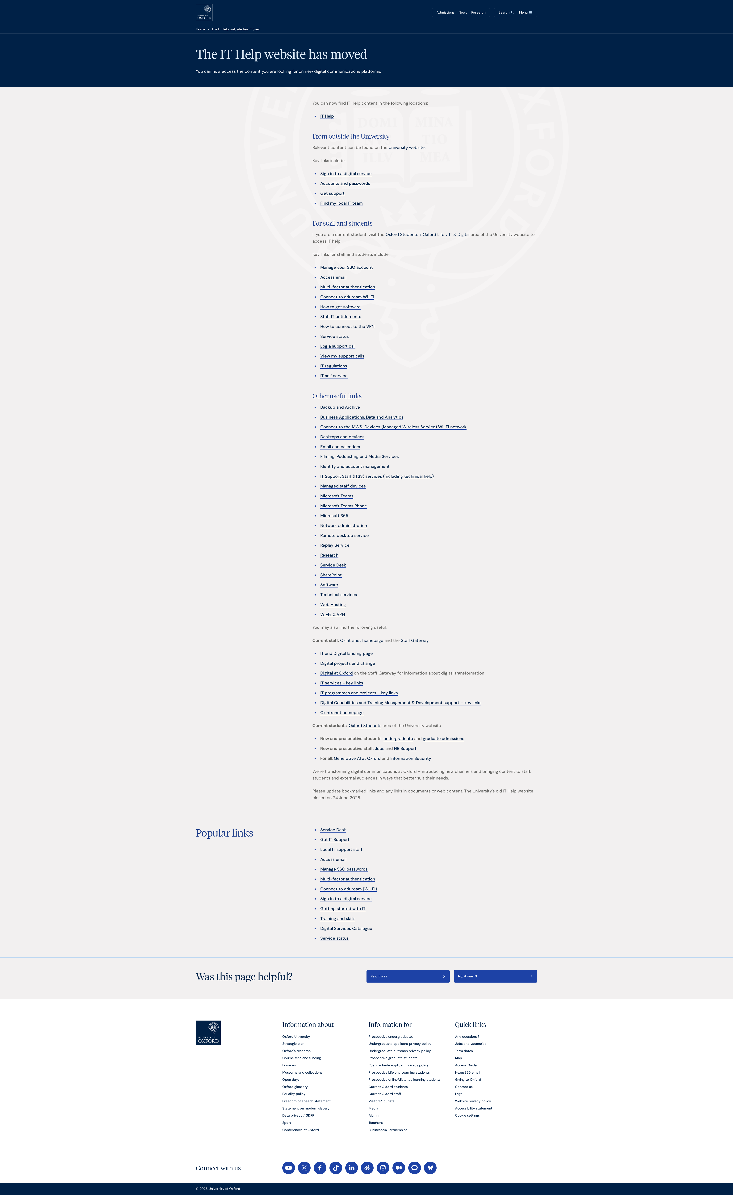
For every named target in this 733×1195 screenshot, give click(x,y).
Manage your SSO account (346, 267)
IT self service (334, 375)
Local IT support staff (341, 849)
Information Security (410, 758)
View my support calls (342, 356)
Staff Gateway (415, 640)
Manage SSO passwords (344, 869)
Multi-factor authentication (347, 287)
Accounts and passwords (345, 183)
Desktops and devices (342, 437)
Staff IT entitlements (340, 316)
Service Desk (333, 565)
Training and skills (337, 918)
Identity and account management (355, 466)
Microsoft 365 (334, 515)
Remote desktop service (344, 535)
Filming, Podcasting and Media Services (359, 456)
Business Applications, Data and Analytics (361, 417)
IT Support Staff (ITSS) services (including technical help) (377, 476)
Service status (334, 336)
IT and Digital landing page (346, 653)
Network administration (343, 525)
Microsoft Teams (336, 496)
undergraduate (398, 738)
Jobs (379, 748)
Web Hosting (333, 604)
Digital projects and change (347, 663)
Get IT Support (335, 839)
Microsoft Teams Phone (343, 506)
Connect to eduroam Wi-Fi (347, 297)
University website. (407, 147)
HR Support (405, 748)
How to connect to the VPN (347, 326)
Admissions (445, 12)
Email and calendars (340, 446)
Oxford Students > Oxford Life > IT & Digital (428, 234)
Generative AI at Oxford (357, 758)
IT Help (327, 116)
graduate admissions (443, 738)
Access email (333, 277)
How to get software (340, 307)
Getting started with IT (343, 908)
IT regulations (333, 366)
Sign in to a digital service (346, 173)
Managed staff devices (343, 486)
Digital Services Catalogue (346, 928)
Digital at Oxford (336, 673)
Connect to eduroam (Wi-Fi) (348, 889)
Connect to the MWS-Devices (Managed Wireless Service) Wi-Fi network (393, 427)
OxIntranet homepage (361, 640)
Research (478, 12)
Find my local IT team (341, 203)
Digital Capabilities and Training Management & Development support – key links (400, 702)
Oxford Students (365, 725)
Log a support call (337, 346)
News (463, 12)
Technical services (338, 594)
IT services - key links (341, 683)
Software (329, 584)
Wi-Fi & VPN (332, 614)
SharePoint (331, 575)
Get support (332, 193)
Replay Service (335, 545)
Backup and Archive (340, 407)
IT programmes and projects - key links (359, 693)
